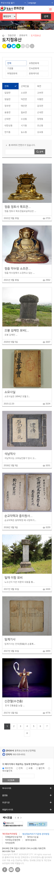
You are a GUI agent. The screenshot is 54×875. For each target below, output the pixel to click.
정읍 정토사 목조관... (17, 206)
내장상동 (8, 125)
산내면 (40, 112)
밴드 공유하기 (18, 46)
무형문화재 (12, 73)
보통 (31, 768)
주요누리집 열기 (8, 3)
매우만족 (9, 768)
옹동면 (7, 112)
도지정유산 (36, 35)
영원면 (7, 99)
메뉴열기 (50, 9)
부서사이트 (6, 788)
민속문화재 (34, 68)
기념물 (10, 68)
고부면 (40, 93)
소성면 (24, 93)
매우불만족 (7, 771)
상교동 (40, 132)
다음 (21, 818)
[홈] (3, 35)
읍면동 (5, 795)
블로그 (11, 869)
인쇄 (32, 46)
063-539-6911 (19, 754)
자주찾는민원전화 (12, 840)
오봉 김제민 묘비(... (16, 330)
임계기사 (9, 639)
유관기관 (5, 802)
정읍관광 (12, 35)
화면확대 (27, 46)
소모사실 (9, 392)
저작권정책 (10, 843)
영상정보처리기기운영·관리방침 (35, 834)
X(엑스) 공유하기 (13, 46)
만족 (21, 768)
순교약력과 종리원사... (18, 516)
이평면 (40, 99)
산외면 (7, 119)
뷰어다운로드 (31, 840)
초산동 (40, 125)
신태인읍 (25, 86)
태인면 (24, 106)
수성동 (24, 119)
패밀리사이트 (7, 809)
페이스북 (4, 869)
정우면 (7, 106)
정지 (18, 818)
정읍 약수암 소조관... (17, 268)
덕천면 (24, 99)
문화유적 (23, 35)
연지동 (7, 132)
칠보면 (24, 112)
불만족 (42, 768)
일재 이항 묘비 (13, 577)
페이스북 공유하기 (9, 46)
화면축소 (23, 46)
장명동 (40, 119)
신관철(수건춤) (13, 701)
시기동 (24, 125)
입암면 (7, 93)
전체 (9, 63)
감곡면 (40, 106)
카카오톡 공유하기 (4, 46)
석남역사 (9, 453)
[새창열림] (13, 824)
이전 (15, 818)
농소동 (24, 132)
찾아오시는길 (32, 837)
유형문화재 (34, 63)
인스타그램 (17, 869)
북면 (39, 86)
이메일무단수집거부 (13, 837)
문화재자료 (34, 73)
